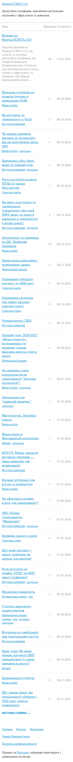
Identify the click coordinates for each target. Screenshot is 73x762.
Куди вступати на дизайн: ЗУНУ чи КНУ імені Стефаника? (18, 573)
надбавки (24, 619)
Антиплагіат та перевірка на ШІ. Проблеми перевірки (20, 242)
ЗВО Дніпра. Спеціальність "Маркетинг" (12, 517)
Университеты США (17, 320)
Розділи (21, 729)
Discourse (23, 752)
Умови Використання (16, 736)
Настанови (37, 729)
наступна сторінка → (16, 712)
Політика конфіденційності (19, 743)
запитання (25, 151)
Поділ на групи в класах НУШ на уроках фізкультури (19, 183)
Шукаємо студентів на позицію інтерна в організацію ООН (18, 96)
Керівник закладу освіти (19, 536)
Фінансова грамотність (18, 592)
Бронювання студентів (18, 678)
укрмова (6, 619)
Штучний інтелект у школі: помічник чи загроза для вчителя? (17, 554)
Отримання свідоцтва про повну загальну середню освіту (17, 302)
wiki (30, 596)
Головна (7, 729)
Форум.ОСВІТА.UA (15, 3)
